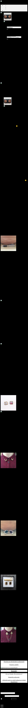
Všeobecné (7, 662)
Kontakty (14, 671)
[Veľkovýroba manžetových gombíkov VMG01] (9, 22)
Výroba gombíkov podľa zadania (15, 41)
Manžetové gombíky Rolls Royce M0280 (11, 350)
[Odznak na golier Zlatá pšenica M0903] (8, 468)
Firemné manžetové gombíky (11, 38)
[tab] (15, 120)
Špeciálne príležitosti (9, 77)
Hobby (11, 58)
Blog (5, 32)
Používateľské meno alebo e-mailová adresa (12, 691)
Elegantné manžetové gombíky (15, 53)
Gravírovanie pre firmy (13, 39)
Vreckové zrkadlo (11, 36)
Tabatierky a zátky (8, 80)
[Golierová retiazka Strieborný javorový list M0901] (14, 302)
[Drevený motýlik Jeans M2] (8, 20)
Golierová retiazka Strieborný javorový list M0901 (14, 308)
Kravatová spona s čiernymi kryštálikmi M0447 (13, 256)
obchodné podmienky (17, 662)
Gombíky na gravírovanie (13, 48)
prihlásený (9, 208)
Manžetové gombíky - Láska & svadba (17, 63)
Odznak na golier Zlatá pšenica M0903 (10, 473)
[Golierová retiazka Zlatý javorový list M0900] (8, 642)
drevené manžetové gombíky (12, 168)
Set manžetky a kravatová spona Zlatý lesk (12, 595)
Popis (5, 120)
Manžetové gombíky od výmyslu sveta (13, 51)
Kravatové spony (8, 44)
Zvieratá (12, 62)
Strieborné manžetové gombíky (12, 79)
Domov (2, 86)
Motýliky (6, 73)
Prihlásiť (14, 699)
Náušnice (9, 33)
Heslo (2, 696)
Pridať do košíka (5, 277)
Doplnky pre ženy (8, 27)
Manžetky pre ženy (12, 31)
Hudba (12, 60)
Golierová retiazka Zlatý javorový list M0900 (12, 648)
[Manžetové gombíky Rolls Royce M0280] (12, 344)
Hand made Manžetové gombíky (15, 50)
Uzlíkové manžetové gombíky (14, 72)
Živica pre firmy (11, 43)
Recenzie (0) (7, 121)
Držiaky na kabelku (12, 29)
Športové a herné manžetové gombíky (17, 70)
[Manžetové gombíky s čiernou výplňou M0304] (8, 535)
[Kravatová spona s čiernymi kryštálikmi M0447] (8, 250)
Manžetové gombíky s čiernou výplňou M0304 (12, 541)
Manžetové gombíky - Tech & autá (16, 65)
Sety (5, 75)
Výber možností (5, 430)
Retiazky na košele (11, 34)
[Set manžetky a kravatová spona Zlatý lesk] (8, 590)
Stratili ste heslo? (5, 702)
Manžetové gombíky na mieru (11, 46)
